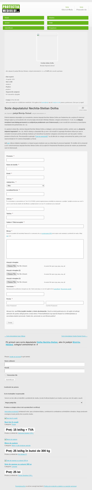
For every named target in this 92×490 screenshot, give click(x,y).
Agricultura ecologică (11, 411)
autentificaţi (45, 102)
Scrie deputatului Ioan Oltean (15, 336)
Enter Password (11, 305)
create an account (15, 357)
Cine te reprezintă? (41, 136)
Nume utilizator (10, 361)
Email (9, 173)
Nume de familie (12, 165)
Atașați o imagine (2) (13, 270)
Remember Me (12, 375)
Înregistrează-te (20, 486)
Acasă (7, 18)
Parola (9, 299)
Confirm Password (51, 305)
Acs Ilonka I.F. (22, 454)
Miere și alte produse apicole (21, 445)
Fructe (14, 424)
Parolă (7, 368)
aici (8, 143)
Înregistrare (52, 28)
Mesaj (9, 231)
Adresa (9, 199)
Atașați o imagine (12, 262)
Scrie (67, 8)
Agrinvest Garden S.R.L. (26, 433)
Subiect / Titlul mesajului (15, 222)
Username (10, 286)
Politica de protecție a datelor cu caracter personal (60, 486)
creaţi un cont (56, 102)
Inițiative (51, 18)
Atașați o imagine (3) (13, 278)
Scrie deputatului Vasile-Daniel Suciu (74, 336)
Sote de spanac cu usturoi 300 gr (18, 464)
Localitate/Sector (13, 190)
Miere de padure (11, 443)
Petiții (51, 23)
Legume (14, 466)
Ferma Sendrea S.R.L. (25, 475)
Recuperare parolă (66, 289)
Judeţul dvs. (11, 182)
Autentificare (9, 28)
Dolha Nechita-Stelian (47, 342)
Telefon (9, 213)
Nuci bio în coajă (11, 422)
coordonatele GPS (47, 233)
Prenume (10, 156)
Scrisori (7, 23)
